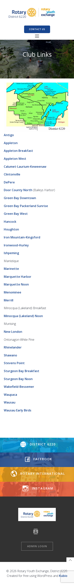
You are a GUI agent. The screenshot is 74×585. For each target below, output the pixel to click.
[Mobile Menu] (37, 36)
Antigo (9, 135)
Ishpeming (11, 253)
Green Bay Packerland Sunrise (26, 206)
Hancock (10, 222)
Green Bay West (16, 214)
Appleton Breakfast (18, 151)
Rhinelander (13, 347)
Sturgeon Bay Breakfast (21, 371)
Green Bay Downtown (20, 198)
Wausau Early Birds (17, 410)
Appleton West (15, 159)
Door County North (18, 190)
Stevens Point (14, 363)
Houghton (11, 229)
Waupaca (10, 395)
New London (13, 332)
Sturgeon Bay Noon (18, 379)
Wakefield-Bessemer (19, 387)
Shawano (10, 355)
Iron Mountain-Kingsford (22, 237)
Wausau (9, 402)
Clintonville (12, 174)
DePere (9, 182)
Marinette (11, 269)
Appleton (11, 143)
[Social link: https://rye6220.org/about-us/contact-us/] (37, 531)
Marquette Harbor (17, 277)
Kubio (63, 576)
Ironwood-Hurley (16, 245)
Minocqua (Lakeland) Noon (23, 316)
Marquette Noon (16, 284)
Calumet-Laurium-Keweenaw (25, 166)
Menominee (12, 292)
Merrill (8, 300)
